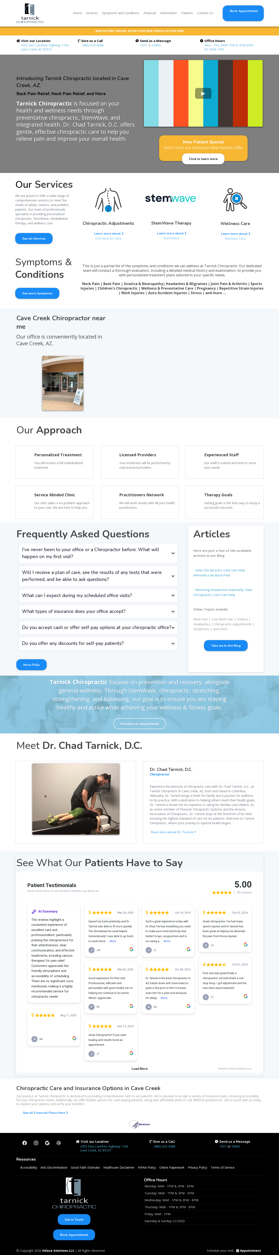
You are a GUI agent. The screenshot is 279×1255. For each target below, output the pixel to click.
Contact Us (205, 13)
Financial (150, 13)
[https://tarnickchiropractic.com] (30, 13)
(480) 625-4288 (93, 45)
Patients (187, 13)
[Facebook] (24, 1143)
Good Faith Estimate (85, 1167)
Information (168, 13)
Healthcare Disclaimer (118, 1167)
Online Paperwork (171, 1167)
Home (77, 13)
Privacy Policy (197, 1167)
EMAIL (156, 45)
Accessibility (28, 1167)
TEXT (144, 45)
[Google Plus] (47, 1143)
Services (92, 13)
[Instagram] (36, 1143)
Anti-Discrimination (54, 1167)
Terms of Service (223, 1167)
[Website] (58, 1143)
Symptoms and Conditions (120, 13)
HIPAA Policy (147, 1167)
